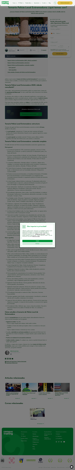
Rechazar (37, 243)
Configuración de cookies (40, 234)
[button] (71, 467)
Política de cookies (36, 236)
